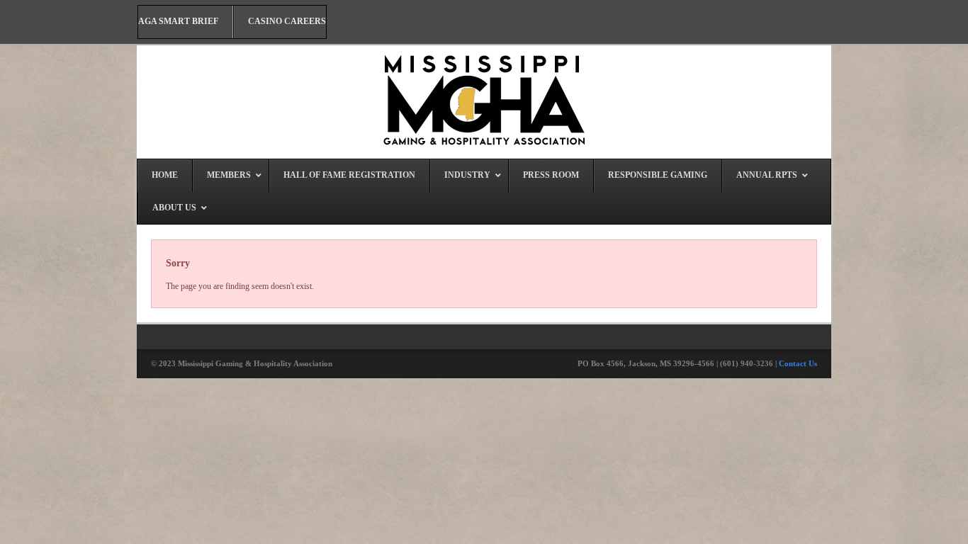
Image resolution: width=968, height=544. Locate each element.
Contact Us (798, 363)
